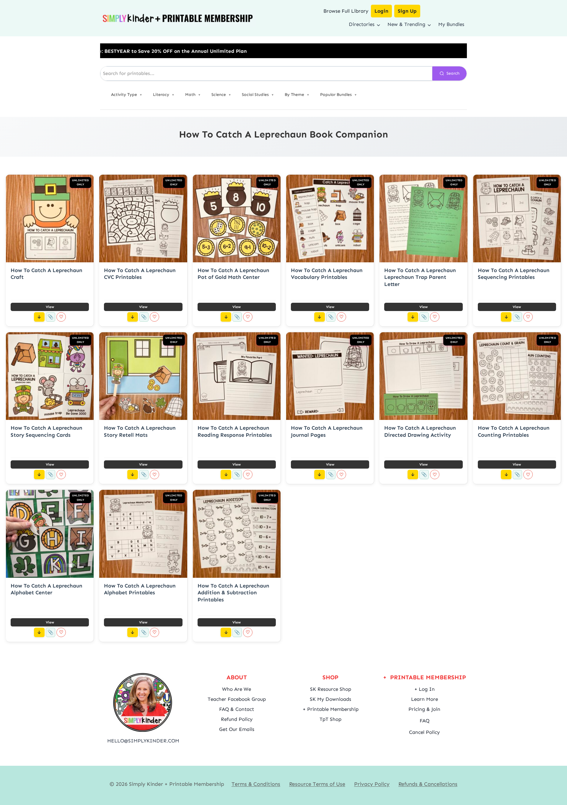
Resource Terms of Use (317, 784)
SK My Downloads (330, 699)
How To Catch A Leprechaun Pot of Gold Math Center (233, 273)
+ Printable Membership (331, 709)
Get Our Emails (236, 729)
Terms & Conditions (256, 784)
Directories (361, 24)
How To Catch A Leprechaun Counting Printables (514, 431)
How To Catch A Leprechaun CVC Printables (140, 273)
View (50, 307)
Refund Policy (236, 719)
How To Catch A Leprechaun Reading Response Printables (235, 431)
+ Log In (424, 689)
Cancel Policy (424, 732)
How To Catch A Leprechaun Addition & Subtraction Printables (233, 593)
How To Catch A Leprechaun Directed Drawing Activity (420, 431)
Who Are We (236, 689)
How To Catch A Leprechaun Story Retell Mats (140, 431)
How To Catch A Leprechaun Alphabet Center (46, 589)
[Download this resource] (39, 317)
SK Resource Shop (330, 689)
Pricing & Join (424, 709)
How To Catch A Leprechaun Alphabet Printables (140, 589)
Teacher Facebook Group (237, 699)
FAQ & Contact (236, 709)
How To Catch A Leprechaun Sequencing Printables (514, 273)
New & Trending (406, 24)
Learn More (424, 699)
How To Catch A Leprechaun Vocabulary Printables (327, 273)
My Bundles (451, 24)
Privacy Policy (372, 784)
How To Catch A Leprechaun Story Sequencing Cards (46, 431)
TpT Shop (330, 719)
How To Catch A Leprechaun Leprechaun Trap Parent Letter (420, 277)
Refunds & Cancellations (427, 784)
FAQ (424, 721)
